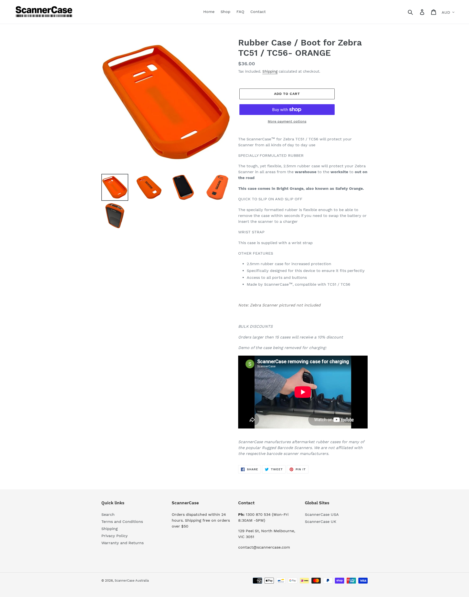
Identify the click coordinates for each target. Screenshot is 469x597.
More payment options (287, 121)
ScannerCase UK (320, 521)
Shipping (269, 71)
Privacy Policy (114, 535)
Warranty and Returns (122, 543)
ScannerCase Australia (132, 580)
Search (108, 514)
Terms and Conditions (122, 521)
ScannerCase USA (322, 514)
